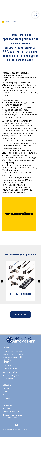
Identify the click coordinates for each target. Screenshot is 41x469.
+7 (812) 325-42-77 (10, 365)
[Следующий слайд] (39, 281)
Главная (6, 388)
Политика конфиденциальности (11, 410)
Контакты (6, 398)
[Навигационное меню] (37, 4)
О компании (7, 395)
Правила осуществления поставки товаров (12, 416)
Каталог (8, 21)
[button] (20, 314)
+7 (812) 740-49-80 (10, 369)
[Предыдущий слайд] (2, 281)
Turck (14, 21)
